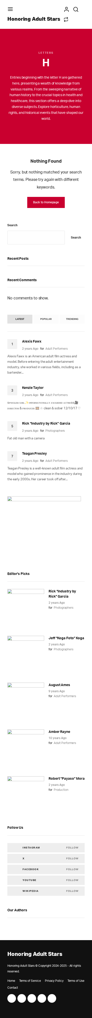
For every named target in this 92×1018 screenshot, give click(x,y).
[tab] (19, 319)
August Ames (59, 685)
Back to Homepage (46, 202)
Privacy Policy (54, 980)
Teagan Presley (34, 453)
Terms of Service (30, 980)
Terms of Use (75, 980)
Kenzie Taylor (33, 388)
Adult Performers (56, 348)
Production (61, 789)
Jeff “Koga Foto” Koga (66, 638)
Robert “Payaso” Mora (67, 778)
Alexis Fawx (31, 341)
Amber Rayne (59, 732)
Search (12, 225)
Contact (12, 987)
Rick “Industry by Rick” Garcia (46, 423)
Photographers (55, 430)
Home (11, 980)
